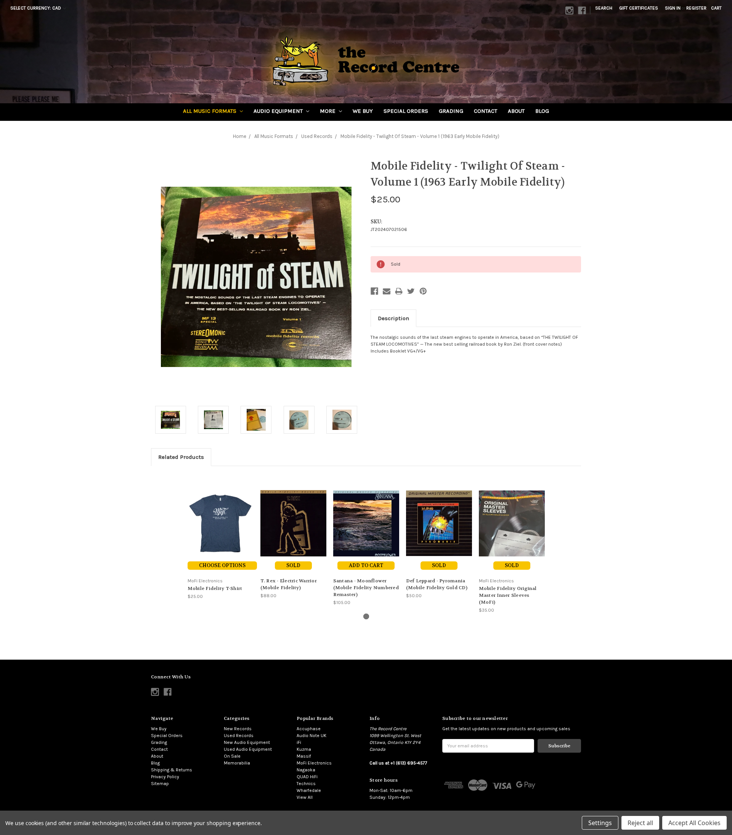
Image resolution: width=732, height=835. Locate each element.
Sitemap (160, 783)
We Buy (363, 110)
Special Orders (406, 110)
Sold (293, 565)
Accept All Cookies (694, 823)
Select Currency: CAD (36, 8)
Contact (485, 110)
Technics (306, 783)
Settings (600, 823)
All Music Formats (210, 110)
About (516, 110)
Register (696, 8)
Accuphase (309, 728)
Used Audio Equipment (248, 749)
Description (393, 318)
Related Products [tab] (181, 457)
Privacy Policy (165, 776)
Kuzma (304, 749)
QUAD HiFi (307, 776)
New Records (238, 728)
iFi (299, 742)
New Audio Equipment (247, 742)
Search (603, 8)
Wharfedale (309, 790)
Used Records (239, 735)
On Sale (232, 756)
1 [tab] (366, 616)
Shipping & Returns (171, 769)
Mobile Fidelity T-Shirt (215, 588)
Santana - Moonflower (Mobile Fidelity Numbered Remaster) (366, 588)
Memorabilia (237, 763)
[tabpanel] (220, 536)
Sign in (673, 8)
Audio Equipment (279, 110)
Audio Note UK (311, 735)
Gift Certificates (638, 8)
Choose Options (222, 565)
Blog (542, 110)
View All (305, 797)
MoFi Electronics (314, 763)
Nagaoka (306, 769)
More (328, 110)
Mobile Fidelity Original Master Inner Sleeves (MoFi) (508, 595)
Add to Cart (366, 565)
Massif (304, 756)
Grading (451, 110)
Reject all (640, 823)
